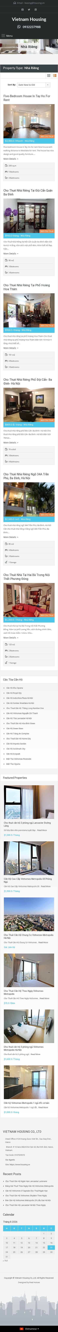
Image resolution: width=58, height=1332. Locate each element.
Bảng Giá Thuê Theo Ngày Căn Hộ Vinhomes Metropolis (29, 1186)
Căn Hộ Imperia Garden (16, 744)
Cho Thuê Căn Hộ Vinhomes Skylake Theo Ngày (26, 1195)
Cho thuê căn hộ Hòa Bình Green (20, 723)
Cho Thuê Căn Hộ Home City (18, 739)
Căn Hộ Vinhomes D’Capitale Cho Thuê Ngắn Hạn (26, 1191)
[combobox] (34, 84)
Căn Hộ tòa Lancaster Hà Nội (19, 718)
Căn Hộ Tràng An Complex (17, 733)
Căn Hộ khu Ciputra (14, 688)
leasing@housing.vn (35, 2)
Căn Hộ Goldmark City (15, 749)
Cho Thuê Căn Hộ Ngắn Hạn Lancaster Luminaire (26, 1181)
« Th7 (5, 1261)
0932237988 (32, 27)
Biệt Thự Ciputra (13, 764)
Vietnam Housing (29, 19)
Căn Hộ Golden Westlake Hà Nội (20, 703)
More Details (10, 158)
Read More (42, 830)
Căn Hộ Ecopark (13, 754)
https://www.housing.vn (20, 1164)
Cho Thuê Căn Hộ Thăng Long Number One (25, 708)
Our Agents (10, 1160)
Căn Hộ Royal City (13, 693)
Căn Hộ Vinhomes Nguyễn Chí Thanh (22, 713)
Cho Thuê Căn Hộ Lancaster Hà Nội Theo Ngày (25, 1205)
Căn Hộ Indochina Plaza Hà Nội (19, 698)
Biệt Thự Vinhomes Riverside (18, 759)
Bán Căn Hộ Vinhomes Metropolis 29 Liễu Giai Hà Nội (28, 1200)
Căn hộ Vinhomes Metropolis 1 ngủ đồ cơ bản (26, 1103)
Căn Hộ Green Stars (14, 728)
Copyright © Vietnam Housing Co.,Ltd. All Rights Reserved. (29, 1278)
